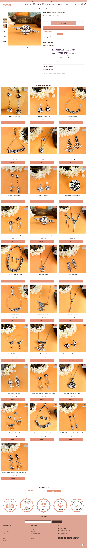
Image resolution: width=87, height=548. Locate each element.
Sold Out (13, 122)
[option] (43, 1)
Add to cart (42, 122)
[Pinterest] (68, 538)
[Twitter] (62, 538)
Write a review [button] (54, 491)
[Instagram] (65, 538)
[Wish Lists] (78, 23)
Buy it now (63, 28)
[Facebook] (59, 538)
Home (36, 8)
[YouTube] (70, 538)
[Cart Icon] (84, 4)
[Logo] (7, 5)
